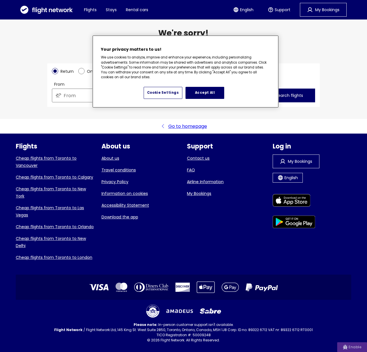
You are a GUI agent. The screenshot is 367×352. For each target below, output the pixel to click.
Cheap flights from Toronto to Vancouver (46, 161)
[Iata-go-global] (152, 311)
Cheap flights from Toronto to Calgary (54, 177)
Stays (111, 10)
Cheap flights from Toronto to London (54, 257)
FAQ (191, 170)
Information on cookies (124, 193)
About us (110, 158)
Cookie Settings (163, 92)
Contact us (198, 158)
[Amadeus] (179, 311)
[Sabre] (210, 311)
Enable (355, 347)
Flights (90, 10)
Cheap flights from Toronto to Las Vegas (50, 211)
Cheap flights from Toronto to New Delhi (51, 242)
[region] (185, 71)
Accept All (205, 92)
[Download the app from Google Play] (294, 223)
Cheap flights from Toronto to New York (51, 192)
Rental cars (137, 10)
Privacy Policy (114, 182)
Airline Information (205, 182)
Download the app (119, 217)
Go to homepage (187, 126)
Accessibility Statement (125, 205)
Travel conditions (118, 170)
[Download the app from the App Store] (294, 201)
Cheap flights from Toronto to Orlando (55, 227)
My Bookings (199, 193)
